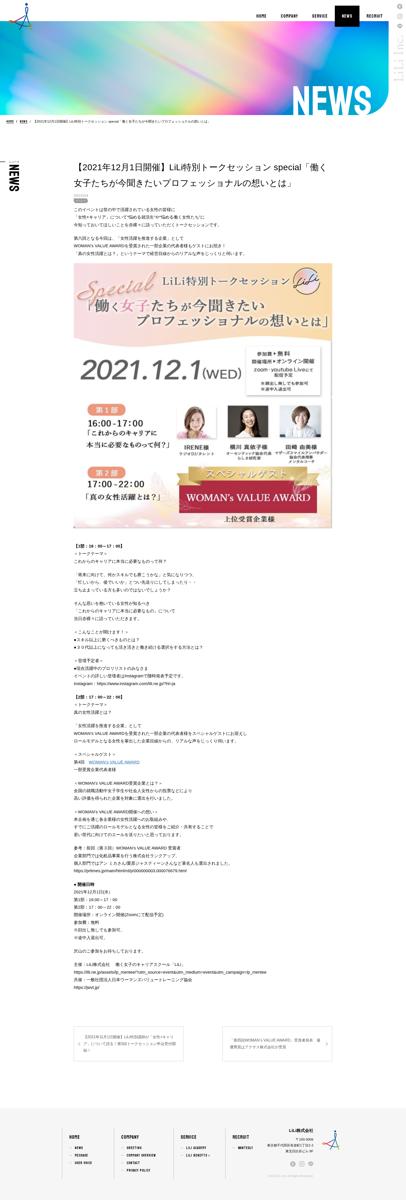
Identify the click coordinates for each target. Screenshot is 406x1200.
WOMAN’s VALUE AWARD (114, 762)
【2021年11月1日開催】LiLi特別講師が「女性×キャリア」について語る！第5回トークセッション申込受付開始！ (129, 1044)
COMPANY (289, 16)
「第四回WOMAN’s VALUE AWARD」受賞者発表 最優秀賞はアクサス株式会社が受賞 (275, 1043)
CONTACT (133, 1163)
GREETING (134, 1148)
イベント (81, 200)
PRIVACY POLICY (138, 1170)
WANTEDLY (245, 1148)
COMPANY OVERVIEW (141, 1155)
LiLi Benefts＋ (198, 1155)
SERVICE (320, 16)
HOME (261, 16)
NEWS (347, 16)
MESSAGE (81, 1155)
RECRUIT (375, 16)
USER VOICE (83, 1163)
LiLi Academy (196, 1148)
